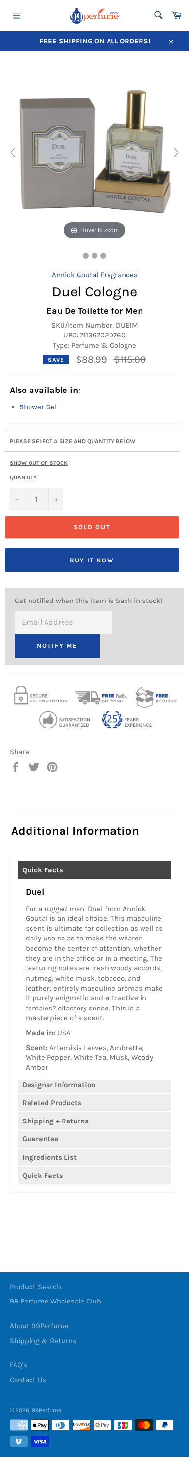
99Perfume (46, 1410)
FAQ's (18, 1364)
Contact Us (28, 1379)
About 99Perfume (39, 1325)
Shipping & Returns (43, 1340)
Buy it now (92, 560)
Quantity (23, 477)
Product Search (35, 1286)
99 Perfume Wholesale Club (55, 1301)
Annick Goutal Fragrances (95, 274)
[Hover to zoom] (94, 151)
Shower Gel (38, 407)
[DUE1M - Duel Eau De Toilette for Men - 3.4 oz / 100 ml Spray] (86, 256)
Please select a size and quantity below (73, 441)
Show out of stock (39, 463)
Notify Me (57, 645)
